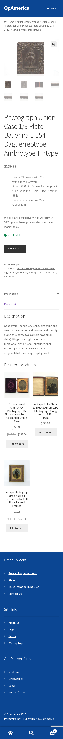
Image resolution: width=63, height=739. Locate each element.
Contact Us (15, 593)
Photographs (35, 272)
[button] (54, 44)
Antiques (22, 272)
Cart (48, 729)
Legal (12, 629)
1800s (13, 272)
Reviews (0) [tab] (11, 304)
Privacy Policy (12, 719)
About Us (14, 622)
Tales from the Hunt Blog (24, 587)
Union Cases (48, 21)
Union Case (50, 272)
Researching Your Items (23, 573)
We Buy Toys (16, 643)
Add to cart (15, 248)
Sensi (12, 685)
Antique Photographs (28, 21)
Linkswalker (16, 678)
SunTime (14, 672)
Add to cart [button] (17, 443)
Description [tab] (11, 293)
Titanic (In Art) (17, 692)
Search (31, 733)
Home (11, 21)
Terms (12, 636)
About (12, 580)
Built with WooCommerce (38, 719)
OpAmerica (16, 7)
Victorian (9, 276)
